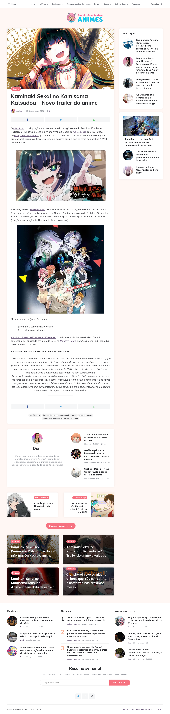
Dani (21, 111)
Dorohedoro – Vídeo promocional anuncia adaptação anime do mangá (145, 652)
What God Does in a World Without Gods (60, 418)
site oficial (18, 128)
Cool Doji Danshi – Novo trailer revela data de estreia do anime (96, 471)
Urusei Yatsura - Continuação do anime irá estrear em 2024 (78, 507)
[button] (61, 175)
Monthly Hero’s (68, 340)
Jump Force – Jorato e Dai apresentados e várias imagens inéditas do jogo (139, 142)
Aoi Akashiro (79, 131)
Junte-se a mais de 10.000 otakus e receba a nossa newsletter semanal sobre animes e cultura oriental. (85, 674)
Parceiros (136, 4)
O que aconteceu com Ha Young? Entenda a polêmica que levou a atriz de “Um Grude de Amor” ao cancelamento (147, 65)
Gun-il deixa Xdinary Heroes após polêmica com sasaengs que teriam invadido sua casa (147, 45)
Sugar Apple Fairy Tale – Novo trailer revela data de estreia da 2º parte (145, 620)
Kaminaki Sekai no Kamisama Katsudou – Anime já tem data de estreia (32, 583)
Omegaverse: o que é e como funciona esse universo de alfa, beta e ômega (147, 84)
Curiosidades (57, 4)
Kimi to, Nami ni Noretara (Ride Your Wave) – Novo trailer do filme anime (144, 636)
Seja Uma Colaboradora (141, 709)
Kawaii (97, 4)
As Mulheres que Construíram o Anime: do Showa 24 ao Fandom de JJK (147, 99)
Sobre (106, 4)
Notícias (42, 4)
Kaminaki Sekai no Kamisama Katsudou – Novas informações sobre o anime (33, 551)
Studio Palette (37, 209)
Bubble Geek (120, 4)
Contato (158, 709)
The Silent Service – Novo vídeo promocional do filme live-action (147, 156)
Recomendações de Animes (78, 4)
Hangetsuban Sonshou (26, 135)
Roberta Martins (73, 624)
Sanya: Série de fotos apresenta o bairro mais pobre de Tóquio (37, 635)
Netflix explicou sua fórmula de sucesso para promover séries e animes (96, 454)
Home (32, 4)
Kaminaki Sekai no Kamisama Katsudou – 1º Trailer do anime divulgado (86, 551)
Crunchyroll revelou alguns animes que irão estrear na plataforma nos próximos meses (86, 580)
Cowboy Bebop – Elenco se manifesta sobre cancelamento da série (36, 620)
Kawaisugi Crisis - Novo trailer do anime (43, 506)
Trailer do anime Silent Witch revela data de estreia (96, 437)
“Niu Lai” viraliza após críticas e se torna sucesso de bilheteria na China (86, 619)
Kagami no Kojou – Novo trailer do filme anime (147, 170)
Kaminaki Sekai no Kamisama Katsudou (33, 337)
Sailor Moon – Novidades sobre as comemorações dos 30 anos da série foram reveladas (37, 650)
